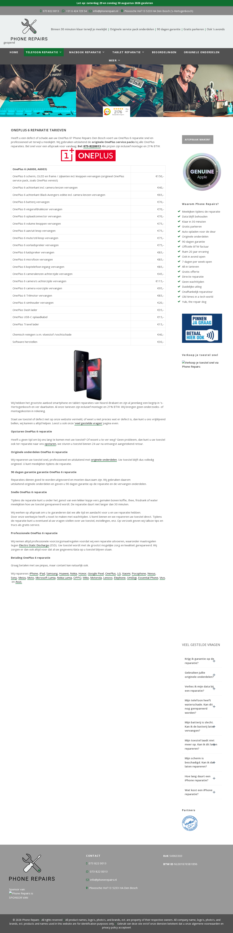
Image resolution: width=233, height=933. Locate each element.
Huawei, (64, 573)
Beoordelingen (164, 52)
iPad (42, 573)
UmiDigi (132, 577)
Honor (82, 573)
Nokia (73, 573)
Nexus (151, 573)
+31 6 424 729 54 (76, 11)
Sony (14, 577)
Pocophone (139, 573)
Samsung (52, 573)
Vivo (162, 577)
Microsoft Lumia (45, 577)
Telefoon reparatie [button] (42, 52)
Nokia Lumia (64, 577)
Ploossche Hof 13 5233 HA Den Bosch (113, 888)
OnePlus (110, 573)
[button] (202, 661)
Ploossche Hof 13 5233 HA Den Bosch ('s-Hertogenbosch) (158, 11)
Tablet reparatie (126, 52)
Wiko (86, 577)
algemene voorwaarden (206, 923)
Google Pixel (96, 573)
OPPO (77, 577)
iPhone (33, 573)
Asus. (18, 581)
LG (119, 573)
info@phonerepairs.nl (105, 11)
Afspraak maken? (198, 139)
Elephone (120, 577)
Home (14, 52)
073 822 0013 (51, 11)
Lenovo (107, 577)
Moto (30, 577)
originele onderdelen (104, 459)
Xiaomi (126, 573)
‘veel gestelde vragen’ (88, 423)
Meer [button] (113, 60)
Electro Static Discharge (34, 545)
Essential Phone (148, 577)
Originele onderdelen (202, 52)
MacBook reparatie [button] (85, 52)
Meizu (22, 577)
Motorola (96, 577)
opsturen (50, 444)
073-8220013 (92, 146)
